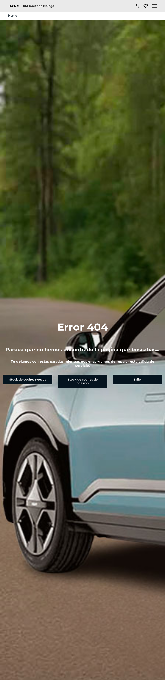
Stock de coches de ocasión (83, 381)
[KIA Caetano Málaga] (14, 6)
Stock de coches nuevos (27, 379)
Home (12, 15)
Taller (137, 379)
